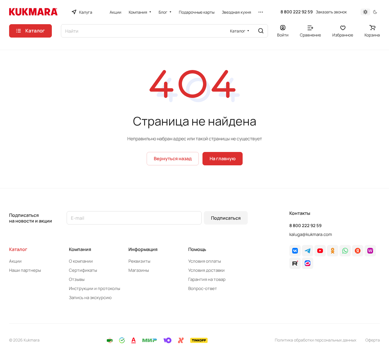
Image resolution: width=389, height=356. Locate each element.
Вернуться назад (173, 158)
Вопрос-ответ (202, 288)
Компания (80, 249)
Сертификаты (83, 270)
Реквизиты (139, 261)
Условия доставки (206, 270)
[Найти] (261, 31)
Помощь (197, 249)
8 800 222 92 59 (297, 12)
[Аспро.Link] (307, 263)
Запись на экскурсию (90, 298)
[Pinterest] (370, 250)
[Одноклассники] (332, 250)
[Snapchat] (295, 263)
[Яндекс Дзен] (357, 250)
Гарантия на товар (207, 279)
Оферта (372, 340)
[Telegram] (307, 250)
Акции (15, 261)
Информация (142, 249)
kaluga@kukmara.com (310, 234)
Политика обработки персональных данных (315, 340)
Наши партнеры (25, 270)
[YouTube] (320, 250)
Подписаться (226, 218)
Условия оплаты (204, 261)
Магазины (138, 270)
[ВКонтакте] (295, 250)
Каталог (18, 249)
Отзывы (77, 279)
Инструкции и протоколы (94, 288)
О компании (81, 261)
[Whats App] (345, 250)
